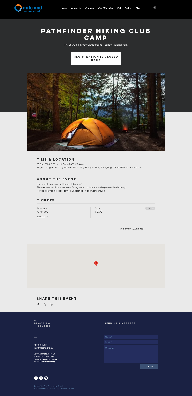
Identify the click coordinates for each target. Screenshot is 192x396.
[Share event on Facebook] (38, 304)
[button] (105, 8)
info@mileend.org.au (43, 347)
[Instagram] (41, 378)
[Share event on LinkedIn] (52, 304)
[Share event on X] (45, 304)
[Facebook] (36, 378)
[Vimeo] (46, 378)
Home (96, 60)
